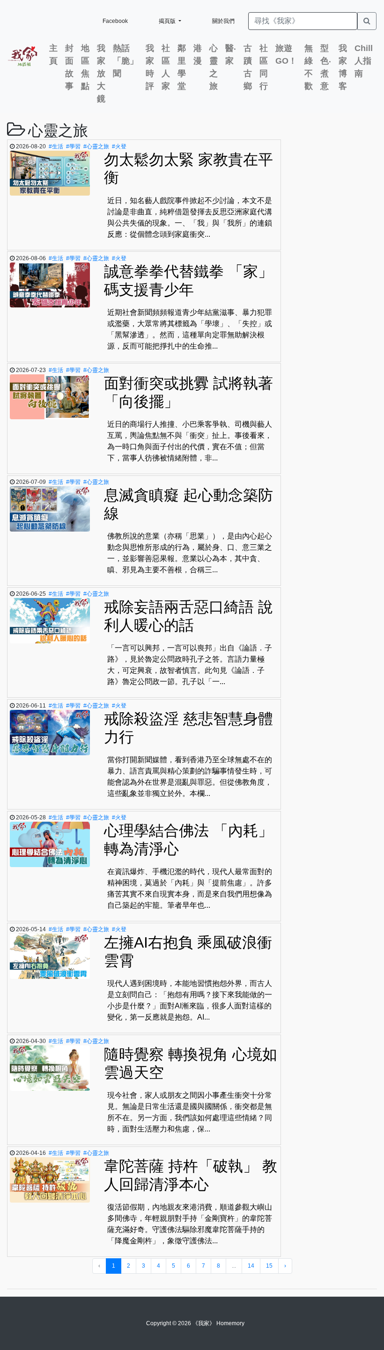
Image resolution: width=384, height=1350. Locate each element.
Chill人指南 (363, 61)
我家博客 (343, 67)
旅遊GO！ (286, 55)
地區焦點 (85, 67)
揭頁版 (168, 21)
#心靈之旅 (96, 146)
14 (251, 1265)
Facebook (115, 21)
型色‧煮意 (325, 67)
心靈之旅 (213, 67)
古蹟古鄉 (248, 67)
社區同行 (263, 67)
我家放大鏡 (101, 73)
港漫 (197, 55)
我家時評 (150, 67)
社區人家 (166, 67)
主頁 (53, 55)
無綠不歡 (308, 67)
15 (269, 1265)
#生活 (56, 146)
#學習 (73, 146)
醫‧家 (230, 55)
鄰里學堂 (181, 67)
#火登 (119, 146)
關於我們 (223, 21)
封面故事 (69, 67)
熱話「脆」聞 (125, 61)
